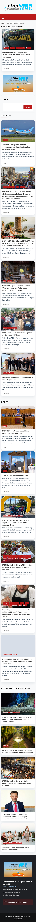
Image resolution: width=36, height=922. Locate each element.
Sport (4, 426)
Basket (28, 556)
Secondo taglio (20, 47)
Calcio (5, 558)
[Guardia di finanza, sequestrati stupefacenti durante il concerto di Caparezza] (18, 39)
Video (4, 560)
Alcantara (5, 187)
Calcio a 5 (10, 558)
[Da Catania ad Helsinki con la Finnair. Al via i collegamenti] (18, 364)
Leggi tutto (7, 69)
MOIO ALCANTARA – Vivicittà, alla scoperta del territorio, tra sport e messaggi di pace (15, 522)
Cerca (5, 99)
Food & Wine (6, 328)
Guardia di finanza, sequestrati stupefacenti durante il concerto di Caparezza (16, 54)
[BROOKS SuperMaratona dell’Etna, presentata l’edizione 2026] (18, 417)
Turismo (5, 140)
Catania (5, 372)
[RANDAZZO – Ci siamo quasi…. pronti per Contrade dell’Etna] (18, 319)
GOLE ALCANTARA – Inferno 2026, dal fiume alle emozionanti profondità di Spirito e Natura (17, 719)
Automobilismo (21, 556)
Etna (17, 187)
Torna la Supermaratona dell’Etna (15, 476)
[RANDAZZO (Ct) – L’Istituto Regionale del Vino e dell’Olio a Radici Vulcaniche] (18, 737)
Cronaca (12, 47)
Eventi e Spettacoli (15, 712)
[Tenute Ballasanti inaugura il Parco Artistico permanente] (18, 834)
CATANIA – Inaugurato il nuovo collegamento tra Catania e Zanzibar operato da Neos (16, 147)
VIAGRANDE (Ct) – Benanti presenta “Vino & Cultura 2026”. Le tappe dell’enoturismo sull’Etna (16, 288)
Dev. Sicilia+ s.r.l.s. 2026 (11, 895)
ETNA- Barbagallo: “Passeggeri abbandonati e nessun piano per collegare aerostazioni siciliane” (14, 816)
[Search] (33, 16)
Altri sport (12, 556)
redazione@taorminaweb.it (11, 892)
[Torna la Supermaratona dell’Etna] (18, 462)
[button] (3, 16)
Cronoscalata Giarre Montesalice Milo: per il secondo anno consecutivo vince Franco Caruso (17, 661)
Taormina (5, 236)
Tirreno (28, 47)
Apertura (6, 47)
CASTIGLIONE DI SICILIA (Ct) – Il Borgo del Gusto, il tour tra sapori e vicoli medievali (17, 567)
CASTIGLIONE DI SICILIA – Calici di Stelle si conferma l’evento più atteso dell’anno (16, 783)
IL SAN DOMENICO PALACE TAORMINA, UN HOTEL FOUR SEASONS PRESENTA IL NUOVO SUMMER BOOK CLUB (18, 243)
